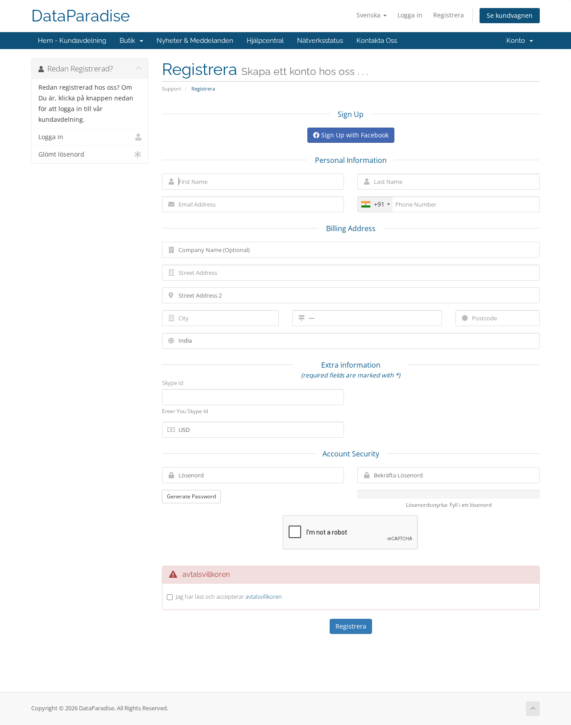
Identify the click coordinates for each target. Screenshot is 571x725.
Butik (129, 41)
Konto (517, 41)
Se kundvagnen (510, 15)
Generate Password (191, 496)
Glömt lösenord (61, 154)
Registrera (448, 15)
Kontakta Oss (376, 41)
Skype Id (172, 383)
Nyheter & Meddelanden (195, 41)
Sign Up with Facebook (354, 135)
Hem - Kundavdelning (72, 41)
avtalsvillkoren (263, 596)
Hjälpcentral (265, 41)
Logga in (409, 15)
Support (171, 88)
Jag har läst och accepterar (229, 596)
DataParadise (80, 15)
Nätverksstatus (320, 41)
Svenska (369, 15)
